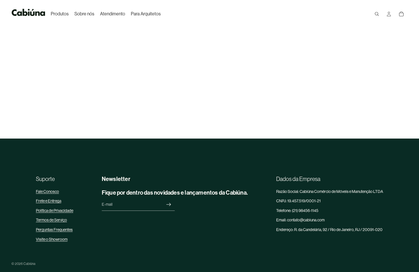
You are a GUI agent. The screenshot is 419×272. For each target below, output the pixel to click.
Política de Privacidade (54, 210)
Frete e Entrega (48, 201)
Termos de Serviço (51, 220)
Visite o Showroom (52, 239)
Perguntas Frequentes (54, 229)
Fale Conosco (47, 191)
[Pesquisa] (377, 14)
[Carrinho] (401, 14)
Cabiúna (29, 264)
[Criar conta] (169, 205)
